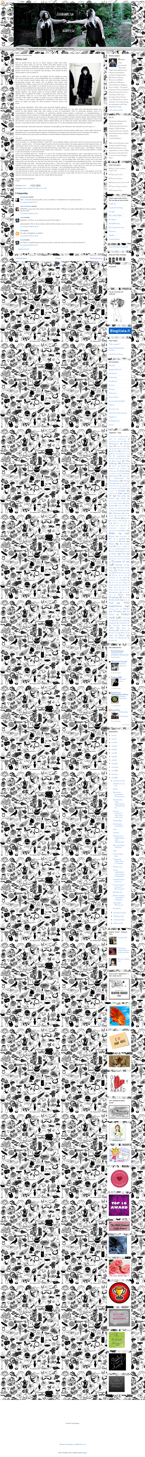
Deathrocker (118, 478)
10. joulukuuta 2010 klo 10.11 (29, 213)
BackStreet (113, 373)
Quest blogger (123, 583)
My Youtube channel (116, 227)
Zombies (112, 640)
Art (124, 446)
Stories (126, 600)
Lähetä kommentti (23, 249)
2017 (113, 753)
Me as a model (117, 538)
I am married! (122, 937)
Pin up (127, 580)
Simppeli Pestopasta (122, 697)
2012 (113, 771)
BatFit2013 (112, 459)
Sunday (116, 833)
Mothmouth (117, 892)
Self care (124, 590)
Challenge (112, 471)
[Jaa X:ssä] (35, 185)
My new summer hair (124, 960)
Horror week (116, 521)
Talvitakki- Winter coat (118, 904)
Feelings (121, 490)
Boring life (117, 908)
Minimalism (112, 542)
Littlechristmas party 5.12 (118, 880)
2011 (112, 774)
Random (112, 585)
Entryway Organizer (122, 664)
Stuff (45, 188)
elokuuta (116, 923)
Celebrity (123, 468)
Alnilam (112, 365)
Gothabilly (119, 511)
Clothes (25, 188)
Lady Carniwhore (25, 206)
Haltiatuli (112, 393)
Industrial (123, 526)
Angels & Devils (115, 369)
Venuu (111, 425)
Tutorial (125, 618)
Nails (119, 549)
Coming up (125, 473)
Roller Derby (113, 590)
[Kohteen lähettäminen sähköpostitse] (31, 185)
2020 (113, 742)
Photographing (124, 556)
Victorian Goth (119, 625)
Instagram (112, 219)
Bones (114, 466)
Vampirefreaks (114, 239)
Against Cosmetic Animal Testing (62, 49)
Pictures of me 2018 (117, 578)
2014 (113, 763)
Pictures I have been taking (120, 559)
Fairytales (114, 488)
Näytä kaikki (126, 725)
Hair (128, 510)
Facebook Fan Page (116, 208)
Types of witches (120, 620)
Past (123, 553)
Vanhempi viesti (96, 258)
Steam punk (114, 600)
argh (114, 851)
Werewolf (114, 633)
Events (127, 486)
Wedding (112, 630)
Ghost (120, 501)
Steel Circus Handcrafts (118, 413)
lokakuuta (117, 916)
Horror (127, 518)
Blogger (84, 1452)
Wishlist (112, 638)
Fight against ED (119, 494)
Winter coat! (117, 867)
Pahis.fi (111, 405)
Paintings (126, 551)
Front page (20, 49)
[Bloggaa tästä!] (33, 185)
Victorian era (124, 623)
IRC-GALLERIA (115, 216)
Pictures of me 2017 (119, 575)
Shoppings (113, 597)
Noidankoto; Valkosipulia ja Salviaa (119, 694)
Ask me (111, 449)
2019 (113, 746)
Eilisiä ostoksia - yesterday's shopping (119, 898)
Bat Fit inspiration (117, 456)
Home (117, 518)
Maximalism (123, 536)
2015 (113, 760)
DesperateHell (116, 677)
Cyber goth (126, 476)
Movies (122, 541)
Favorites (111, 491)
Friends (112, 498)
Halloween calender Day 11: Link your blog (123, 950)
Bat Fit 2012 (113, 451)
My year (111, 549)
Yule (114, 829)
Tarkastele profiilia (116, 110)
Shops (125, 597)
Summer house (114, 609)
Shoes (120, 594)
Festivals (112, 493)
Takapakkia (117, 821)
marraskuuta (118, 913)
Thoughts (117, 611)
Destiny (112, 385)
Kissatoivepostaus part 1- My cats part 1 (119, 887)
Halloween (117, 513)
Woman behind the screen (37, 49)
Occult (127, 549)
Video (111, 628)
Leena (22, 217)
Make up (115, 533)
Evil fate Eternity (117, 651)
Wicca (121, 635)
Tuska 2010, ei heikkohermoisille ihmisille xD (119, 839)
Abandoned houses (114, 442)
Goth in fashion (124, 506)
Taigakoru (113, 417)
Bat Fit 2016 (115, 454)
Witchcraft (122, 638)
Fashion (123, 488)
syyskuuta (117, 920)
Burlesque (112, 468)
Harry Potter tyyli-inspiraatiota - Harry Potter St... (119, 804)
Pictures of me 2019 (115, 580)
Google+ (112, 212)
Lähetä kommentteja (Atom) (60, 265)
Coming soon (114, 473)
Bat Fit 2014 (125, 451)
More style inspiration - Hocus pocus (118, 794)
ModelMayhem (114, 223)
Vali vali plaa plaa (118, 855)
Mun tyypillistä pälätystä (119, 846)
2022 (113, 735)
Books (123, 466)
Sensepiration (114, 592)
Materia (30, 188)
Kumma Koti (115, 710)
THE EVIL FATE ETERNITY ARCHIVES (120, 654)
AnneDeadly (24, 197)
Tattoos (126, 609)
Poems (113, 583)
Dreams (122, 483)
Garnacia (112, 501)
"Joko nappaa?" (114, 344)
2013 (113, 767)
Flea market (121, 496)
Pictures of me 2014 (119, 569)
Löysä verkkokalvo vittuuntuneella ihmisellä (119, 873)
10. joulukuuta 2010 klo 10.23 (29, 226)
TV (110, 620)
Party (114, 553)
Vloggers (123, 628)
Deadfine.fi (113, 381)
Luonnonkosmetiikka (117, 401)
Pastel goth (112, 556)
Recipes (119, 585)
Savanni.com (114, 409)
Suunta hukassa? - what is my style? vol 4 (118, 814)
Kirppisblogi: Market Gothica (116, 349)
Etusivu (58, 258)
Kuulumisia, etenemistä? (118, 825)
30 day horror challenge (117, 437)
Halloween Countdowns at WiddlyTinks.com (72, 1444)
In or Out (122, 523)
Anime (119, 446)
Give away (118, 503)
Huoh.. (115, 789)
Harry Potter (122, 516)
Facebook (112, 204)
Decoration (114, 481)
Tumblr (111, 235)
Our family (115, 551)
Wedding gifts (125, 630)
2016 (113, 756)
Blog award (116, 461)
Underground (114, 421)
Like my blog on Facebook (118, 247)
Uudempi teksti (21, 258)
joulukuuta (117, 781)
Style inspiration (119, 604)
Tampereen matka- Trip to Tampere (118, 861)
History (111, 518)
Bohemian (126, 464)
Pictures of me (38, 188)
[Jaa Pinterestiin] (40, 185)
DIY (125, 481)
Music (111, 544)
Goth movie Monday (117, 508)
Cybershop (113, 377)
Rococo (124, 587)
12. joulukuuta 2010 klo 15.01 (29, 236)
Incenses (112, 526)
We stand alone (122, 680)
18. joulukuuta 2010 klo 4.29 (28, 245)
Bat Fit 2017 (124, 454)
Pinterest (112, 231)
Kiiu (21, 230)
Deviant (112, 389)
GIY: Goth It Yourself (119, 662)
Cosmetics (115, 476)
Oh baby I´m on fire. (119, 785)
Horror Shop (113, 397)
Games (123, 498)
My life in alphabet (122, 547)
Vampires (112, 623)
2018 (113, 749)
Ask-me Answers (122, 449)
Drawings (112, 483)
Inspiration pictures (117, 528)
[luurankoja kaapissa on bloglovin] (117, 321)
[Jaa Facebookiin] (38, 185)
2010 (113, 778)
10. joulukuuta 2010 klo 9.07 (28, 202)
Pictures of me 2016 (122, 573)
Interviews (112, 531)
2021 (113, 739)
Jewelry (122, 530)
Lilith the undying (116, 354)
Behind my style (124, 459)
